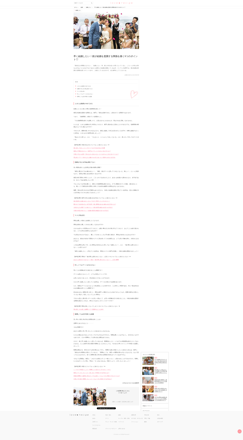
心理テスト (95, 421)
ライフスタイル (96, 425)
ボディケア (160, 421)
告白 (158, 415)
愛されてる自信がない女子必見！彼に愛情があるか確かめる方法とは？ (95, 204)
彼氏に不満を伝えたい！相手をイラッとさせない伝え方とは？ (92, 151)
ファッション (134, 421)
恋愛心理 (133, 415)
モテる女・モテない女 (137, 418)
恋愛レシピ (121, 3)
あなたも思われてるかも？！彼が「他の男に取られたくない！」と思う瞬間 (96, 259)
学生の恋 (146, 415)
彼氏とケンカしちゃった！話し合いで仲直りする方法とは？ (91, 373)
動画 (145, 421)
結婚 (119, 415)
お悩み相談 (160, 418)
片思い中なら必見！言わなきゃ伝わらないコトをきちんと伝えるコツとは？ (96, 154)
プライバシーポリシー (111, 428)
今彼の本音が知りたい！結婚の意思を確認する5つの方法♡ (91, 210)
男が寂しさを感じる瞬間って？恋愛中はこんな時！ (89, 309)
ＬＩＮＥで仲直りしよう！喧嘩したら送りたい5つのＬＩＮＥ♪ (92, 369)
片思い (94, 415)
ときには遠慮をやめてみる (84, 86)
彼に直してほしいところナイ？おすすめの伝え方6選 (89, 148)
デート (107, 418)
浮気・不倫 (147, 418)
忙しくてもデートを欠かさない (85, 94)
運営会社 (94, 428)
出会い (94, 418)
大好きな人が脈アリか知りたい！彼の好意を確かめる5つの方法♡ (93, 207)
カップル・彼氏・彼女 (124, 418)
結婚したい (78, 10)
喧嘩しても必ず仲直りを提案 (84, 96)
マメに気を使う (81, 91)
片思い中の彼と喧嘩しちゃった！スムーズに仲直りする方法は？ (93, 379)
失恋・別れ (108, 415)
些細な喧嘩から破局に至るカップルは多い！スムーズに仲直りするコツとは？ (97, 376)
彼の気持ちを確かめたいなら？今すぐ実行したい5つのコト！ (92, 201)
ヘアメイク (121, 421)
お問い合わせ (121, 428)
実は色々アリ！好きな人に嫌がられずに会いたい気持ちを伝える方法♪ (94, 157)
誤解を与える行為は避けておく (85, 88)
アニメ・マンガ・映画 (111, 421)
